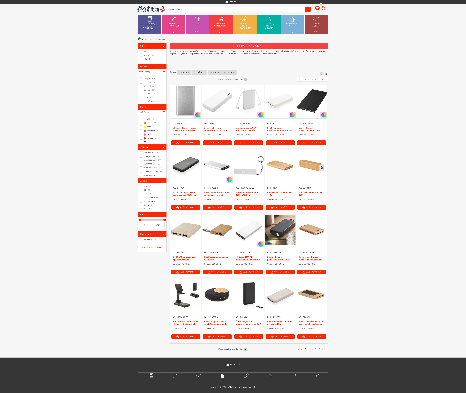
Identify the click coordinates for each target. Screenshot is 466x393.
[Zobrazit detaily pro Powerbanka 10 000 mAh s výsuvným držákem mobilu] (185, 294)
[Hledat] (308, 9)
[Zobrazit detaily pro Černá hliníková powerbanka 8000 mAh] (311, 101)
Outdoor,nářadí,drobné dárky (244, 26)
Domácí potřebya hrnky (292, 25)
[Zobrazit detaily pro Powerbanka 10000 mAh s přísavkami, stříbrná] (217, 165)
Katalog (144, 66)
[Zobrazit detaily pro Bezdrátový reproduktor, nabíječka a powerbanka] (217, 294)
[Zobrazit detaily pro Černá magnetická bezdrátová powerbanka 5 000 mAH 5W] (248, 294)
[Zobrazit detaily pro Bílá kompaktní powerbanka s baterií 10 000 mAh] (280, 101)
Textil (197, 24)
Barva (143, 107)
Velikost (144, 147)
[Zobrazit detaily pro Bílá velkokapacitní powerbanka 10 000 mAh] (217, 101)
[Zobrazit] (322, 73)
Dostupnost (145, 234)
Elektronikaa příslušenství (221, 25)
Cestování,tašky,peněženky (269, 26)
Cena (142, 214)
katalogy (233, 2)
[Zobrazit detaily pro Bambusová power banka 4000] (280, 165)
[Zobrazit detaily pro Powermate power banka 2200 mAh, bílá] (248, 165)
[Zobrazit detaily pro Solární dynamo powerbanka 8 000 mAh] (280, 230)
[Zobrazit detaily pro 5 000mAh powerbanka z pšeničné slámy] (185, 230)
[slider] (139, 220)
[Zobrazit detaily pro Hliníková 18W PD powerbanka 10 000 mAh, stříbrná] (248, 230)
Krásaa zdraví (316, 25)
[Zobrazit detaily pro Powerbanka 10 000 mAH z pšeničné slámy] (280, 294)
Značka (143, 181)
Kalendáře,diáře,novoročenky (149, 26)
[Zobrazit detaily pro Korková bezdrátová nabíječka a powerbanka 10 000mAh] (311, 230)
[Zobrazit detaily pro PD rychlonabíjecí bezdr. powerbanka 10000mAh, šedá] (185, 165)
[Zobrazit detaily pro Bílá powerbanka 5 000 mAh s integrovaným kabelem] (248, 101)
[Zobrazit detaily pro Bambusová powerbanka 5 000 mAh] (217, 230)
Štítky (143, 46)
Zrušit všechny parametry (152, 247)
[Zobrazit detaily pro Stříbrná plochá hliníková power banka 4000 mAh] (185, 101)
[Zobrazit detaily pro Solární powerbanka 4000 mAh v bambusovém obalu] (311, 294)
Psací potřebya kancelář (173, 25)
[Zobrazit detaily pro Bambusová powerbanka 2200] (311, 165)
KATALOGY (235, 364)
